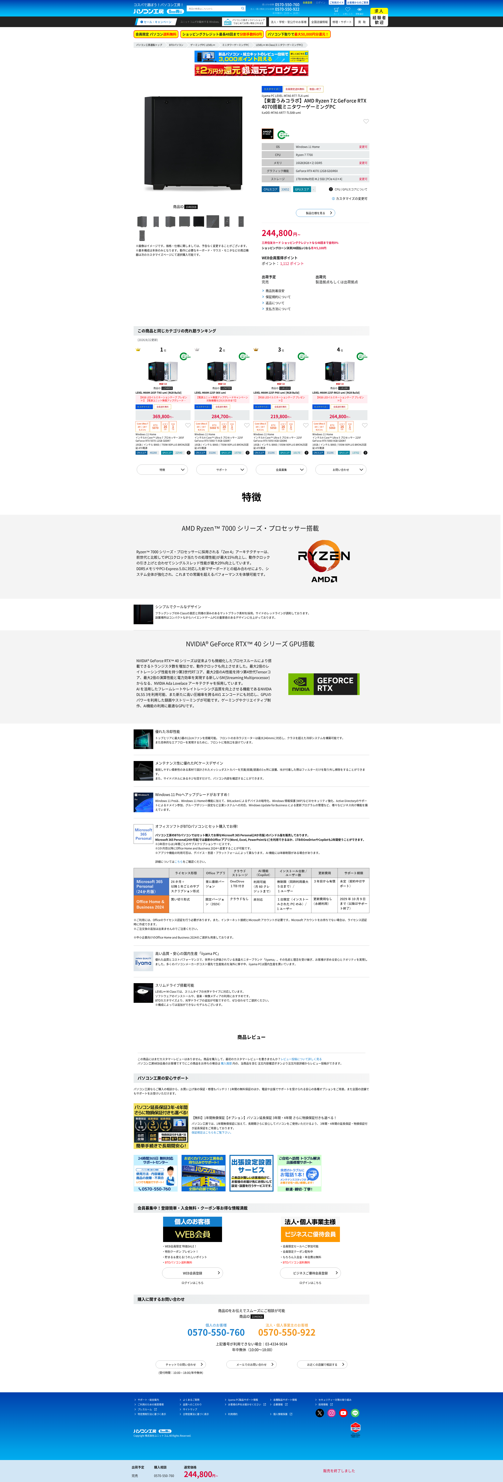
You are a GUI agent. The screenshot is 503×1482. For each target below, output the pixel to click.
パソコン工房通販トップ (149, 45)
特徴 (162, 470)
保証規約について (278, 296)
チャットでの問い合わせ (181, 1364)
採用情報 (323, 1404)
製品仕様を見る (315, 213)
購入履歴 (226, 1063)
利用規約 (233, 1414)
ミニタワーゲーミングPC (235, 45)
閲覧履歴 (359, 13)
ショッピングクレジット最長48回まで (222, 34)
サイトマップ (190, 1409)
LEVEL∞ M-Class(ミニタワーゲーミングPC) (279, 45)
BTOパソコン (176, 45)
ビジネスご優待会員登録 (310, 1273)
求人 (380, 16)
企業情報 (278, 1404)
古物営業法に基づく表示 (196, 1414)
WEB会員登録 (192, 1273)
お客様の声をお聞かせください (244, 1404)
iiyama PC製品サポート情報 (243, 1400)
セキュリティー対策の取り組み (335, 1400)
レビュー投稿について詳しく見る (301, 1059)
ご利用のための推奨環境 (151, 1404)
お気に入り (348, 13)
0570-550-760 (216, 1332)
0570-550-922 (287, 1332)
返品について (275, 302)
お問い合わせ (341, 470)
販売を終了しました (339, 1470)
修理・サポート (342, 22)
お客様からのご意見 (357, 2)
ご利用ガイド (337, 2)
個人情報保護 (280, 1414)
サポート (221, 470)
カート (337, 13)
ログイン (320, 2)
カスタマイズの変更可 (351, 198)
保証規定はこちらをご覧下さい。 (212, 1132)
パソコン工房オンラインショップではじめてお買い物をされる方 (248, 21)
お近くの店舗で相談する (322, 1364)
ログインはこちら (193, 1283)
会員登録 (307, 2)
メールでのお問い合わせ (251, 1364)
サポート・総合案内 (148, 1400)
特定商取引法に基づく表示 (152, 1414)
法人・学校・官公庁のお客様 (289, 22)
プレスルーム (145, 1409)
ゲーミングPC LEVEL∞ (202, 45)
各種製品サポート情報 (285, 1400)
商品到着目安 (275, 290)
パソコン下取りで (298, 34)
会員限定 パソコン (156, 34)
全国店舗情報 (319, 22)
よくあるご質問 (191, 1400)
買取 (363, 22)
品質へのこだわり (192, 1404)
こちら (178, 861)
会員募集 (281, 470)
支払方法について (278, 308)
